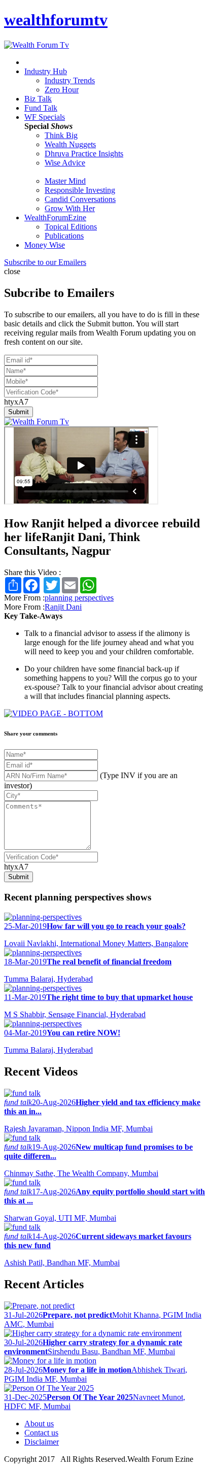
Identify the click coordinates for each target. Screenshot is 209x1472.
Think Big (61, 135)
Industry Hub (45, 71)
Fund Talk (40, 108)
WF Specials (44, 117)
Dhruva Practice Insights (84, 153)
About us (39, 1423)
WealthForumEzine (55, 217)
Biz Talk (38, 98)
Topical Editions (71, 226)
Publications (64, 235)
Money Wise (44, 245)
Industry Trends (70, 80)
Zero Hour (62, 89)
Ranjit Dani (63, 607)
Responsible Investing (80, 190)
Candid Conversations (80, 199)
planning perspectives (79, 597)
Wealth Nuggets (70, 144)
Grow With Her (70, 208)
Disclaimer (41, 1441)
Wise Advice (65, 162)
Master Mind (65, 181)
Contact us (41, 1432)
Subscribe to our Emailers (45, 262)
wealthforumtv (56, 20)
